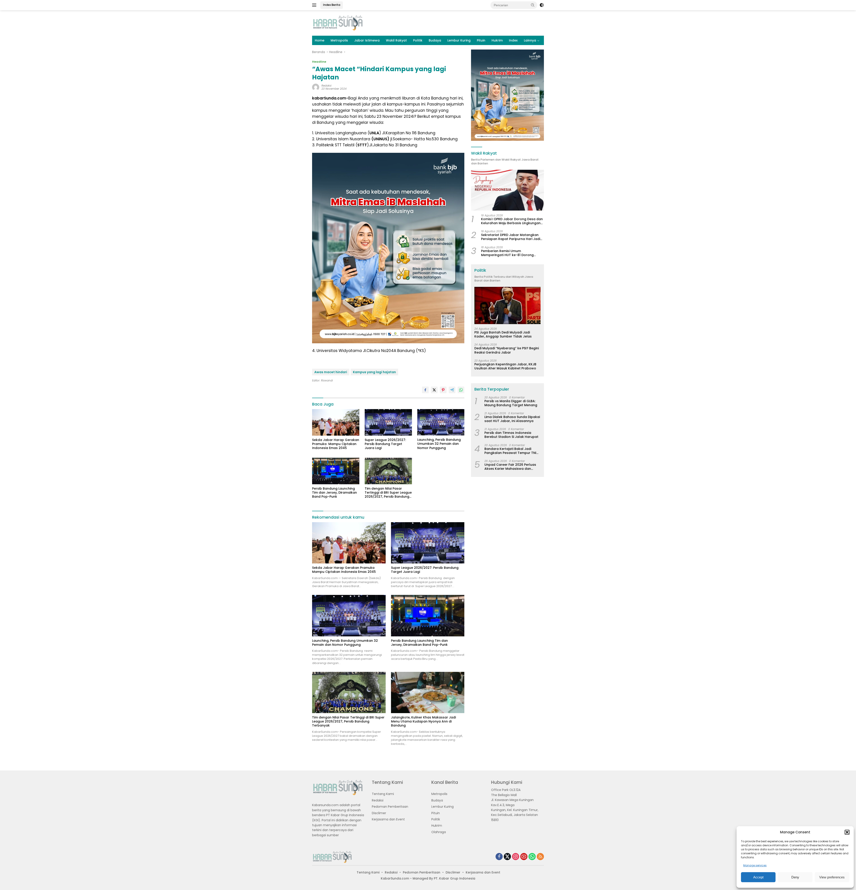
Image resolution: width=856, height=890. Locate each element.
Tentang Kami (383, 794)
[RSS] (540, 857)
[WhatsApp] (532, 857)
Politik (417, 40)
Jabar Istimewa (367, 40)
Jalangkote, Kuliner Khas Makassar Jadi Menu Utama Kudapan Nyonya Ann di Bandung (423, 721)
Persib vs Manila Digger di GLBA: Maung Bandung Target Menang (511, 403)
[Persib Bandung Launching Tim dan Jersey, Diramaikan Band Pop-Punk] (335, 471)
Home (319, 40)
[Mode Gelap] (541, 5)
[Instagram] (515, 857)
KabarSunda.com (395, 878)
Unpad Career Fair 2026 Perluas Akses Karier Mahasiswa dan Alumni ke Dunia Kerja (510, 467)
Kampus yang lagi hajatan (374, 372)
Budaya (435, 40)
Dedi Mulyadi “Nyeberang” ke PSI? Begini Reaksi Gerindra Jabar (506, 350)
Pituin (481, 40)
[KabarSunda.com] (337, 23)
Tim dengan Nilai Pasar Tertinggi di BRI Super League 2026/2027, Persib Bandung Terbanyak (388, 492)
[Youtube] (523, 857)
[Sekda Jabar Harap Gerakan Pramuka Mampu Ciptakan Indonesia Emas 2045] (335, 422)
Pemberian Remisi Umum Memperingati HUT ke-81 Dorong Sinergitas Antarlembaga (507, 253)
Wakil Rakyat (396, 40)
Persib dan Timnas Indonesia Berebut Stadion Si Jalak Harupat (511, 435)
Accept (758, 877)
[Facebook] (499, 857)
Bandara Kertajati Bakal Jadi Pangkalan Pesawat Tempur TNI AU (510, 451)
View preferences (832, 877)
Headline (319, 62)
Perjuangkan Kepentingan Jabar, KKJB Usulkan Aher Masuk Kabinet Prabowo (505, 366)
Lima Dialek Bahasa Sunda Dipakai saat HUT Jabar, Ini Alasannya (512, 419)
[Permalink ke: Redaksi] (315, 87)
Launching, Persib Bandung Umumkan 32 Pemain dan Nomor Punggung (439, 444)
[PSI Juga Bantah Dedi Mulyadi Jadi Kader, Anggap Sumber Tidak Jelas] (507, 305)
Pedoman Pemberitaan (390, 806)
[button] (847, 832)
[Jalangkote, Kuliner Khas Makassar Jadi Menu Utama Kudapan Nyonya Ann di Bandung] (428, 692)
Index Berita (331, 5)
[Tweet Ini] (434, 390)
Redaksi (326, 85)
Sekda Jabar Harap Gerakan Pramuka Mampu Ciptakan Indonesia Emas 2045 (335, 444)
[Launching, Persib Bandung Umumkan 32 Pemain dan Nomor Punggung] (441, 422)
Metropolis (339, 40)
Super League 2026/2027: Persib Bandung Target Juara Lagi (385, 444)
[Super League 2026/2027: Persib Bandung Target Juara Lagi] (388, 422)
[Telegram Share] (452, 390)
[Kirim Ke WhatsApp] (461, 390)
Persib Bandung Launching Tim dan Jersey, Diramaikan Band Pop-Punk (334, 492)
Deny (795, 877)
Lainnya (530, 40)
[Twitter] (507, 857)
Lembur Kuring (459, 40)
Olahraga (438, 832)
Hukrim (497, 40)
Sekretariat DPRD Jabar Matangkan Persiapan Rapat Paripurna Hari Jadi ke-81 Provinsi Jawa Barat (510, 237)
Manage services (755, 865)
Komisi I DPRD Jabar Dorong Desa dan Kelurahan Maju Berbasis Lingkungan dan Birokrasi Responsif (512, 221)
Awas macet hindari (330, 372)
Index (513, 40)
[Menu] (315, 5)
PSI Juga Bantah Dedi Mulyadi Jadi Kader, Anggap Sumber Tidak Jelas (503, 335)
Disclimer (379, 813)
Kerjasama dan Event (388, 819)
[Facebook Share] (425, 390)
